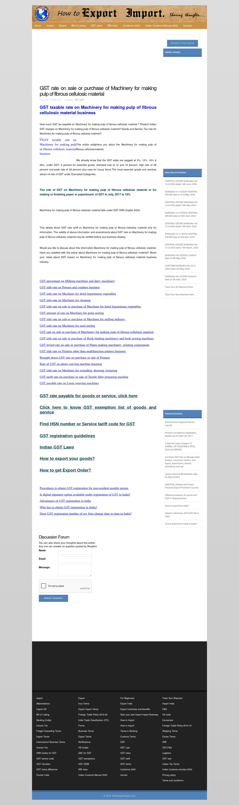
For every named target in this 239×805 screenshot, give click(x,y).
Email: (42, 558)
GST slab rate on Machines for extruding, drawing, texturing (78, 370)
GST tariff (79, 99)
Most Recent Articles (175, 172)
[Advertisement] (98, 56)
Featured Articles (173, 413)
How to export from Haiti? (177, 505)
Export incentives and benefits (135, 709)
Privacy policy (169, 775)
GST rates (96, 25)
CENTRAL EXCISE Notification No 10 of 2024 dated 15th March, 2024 (181, 246)
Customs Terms (128, 736)
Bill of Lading (78, 25)
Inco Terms (83, 703)
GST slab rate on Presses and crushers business (70, 287)
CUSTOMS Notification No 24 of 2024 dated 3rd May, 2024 (180, 267)
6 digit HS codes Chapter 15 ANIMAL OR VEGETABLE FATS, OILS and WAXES (180, 446)
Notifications (84, 742)
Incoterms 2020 (131, 25)
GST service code (45, 758)
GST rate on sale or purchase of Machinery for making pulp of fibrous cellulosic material (96, 332)
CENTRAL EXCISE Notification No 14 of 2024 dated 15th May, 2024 (181, 203)
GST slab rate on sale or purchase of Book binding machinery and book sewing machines (97, 338)
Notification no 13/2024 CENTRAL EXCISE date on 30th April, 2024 (181, 214)
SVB (164, 742)
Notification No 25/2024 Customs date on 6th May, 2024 (180, 257)
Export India (126, 703)
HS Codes (83, 747)
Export (62, 25)
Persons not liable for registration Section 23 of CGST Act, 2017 (180, 434)
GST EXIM (83, 764)
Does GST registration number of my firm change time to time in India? (86, 513)
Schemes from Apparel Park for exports (180, 423)
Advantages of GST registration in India (65, 501)
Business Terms (86, 731)
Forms (81, 725)
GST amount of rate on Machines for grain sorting (72, 313)
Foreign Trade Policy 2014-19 (176, 725)
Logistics (166, 753)
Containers (167, 720)
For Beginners (127, 698)
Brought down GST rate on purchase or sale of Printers (75, 357)
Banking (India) (43, 720)
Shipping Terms (170, 731)
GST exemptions (86, 758)
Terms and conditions (172, 780)
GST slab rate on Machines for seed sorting (67, 325)
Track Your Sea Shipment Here (179, 294)
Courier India (42, 775)
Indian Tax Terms (170, 764)
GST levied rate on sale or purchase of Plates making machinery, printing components (94, 345)
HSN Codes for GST (46, 753)
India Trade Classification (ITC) (93, 720)
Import (50, 25)
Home (38, 25)
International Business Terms (50, 742)
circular (123, 775)
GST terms (125, 764)
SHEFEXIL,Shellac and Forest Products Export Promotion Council (181, 486)
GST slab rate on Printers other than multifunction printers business (83, 351)
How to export (127, 725)
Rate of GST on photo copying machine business (71, 364)
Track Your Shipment (172, 698)
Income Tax (42, 725)
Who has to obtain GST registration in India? (68, 507)
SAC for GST (84, 753)
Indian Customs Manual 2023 (161, 25)
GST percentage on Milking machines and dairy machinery (77, 281)
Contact (187, 25)
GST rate (166, 758)
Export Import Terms (88, 709)
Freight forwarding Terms (48, 731)
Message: (44, 567)
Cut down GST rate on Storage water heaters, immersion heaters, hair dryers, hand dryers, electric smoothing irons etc (182, 461)
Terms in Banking (128, 731)
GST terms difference (46, 769)
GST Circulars (43, 764)
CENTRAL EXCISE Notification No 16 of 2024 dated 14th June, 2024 (181, 182)
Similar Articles (172, 52)
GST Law (125, 747)
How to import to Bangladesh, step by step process (181, 475)
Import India (168, 703)
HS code (166, 714)
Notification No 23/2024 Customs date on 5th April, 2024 (180, 278)
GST (122, 742)
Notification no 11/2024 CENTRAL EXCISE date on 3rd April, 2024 (181, 235)
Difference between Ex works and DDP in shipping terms (181, 496)
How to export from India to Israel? (181, 523)
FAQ (164, 709)
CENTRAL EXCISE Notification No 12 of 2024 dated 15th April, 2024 (181, 225)
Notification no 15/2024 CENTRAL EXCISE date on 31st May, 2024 (181, 193)
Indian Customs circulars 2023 (177, 769)
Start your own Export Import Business (139, 714)
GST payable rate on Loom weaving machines (69, 383)
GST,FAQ (167, 747)
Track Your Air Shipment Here (179, 286)
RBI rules (112, 25)
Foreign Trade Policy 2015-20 (92, 714)
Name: (42, 550)
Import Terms (42, 736)
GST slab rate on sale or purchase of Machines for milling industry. (83, 319)
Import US (41, 709)
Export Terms (84, 736)
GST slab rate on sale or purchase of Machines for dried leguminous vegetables (90, 306)
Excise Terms (168, 736)
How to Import (127, 720)
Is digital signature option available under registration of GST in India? (85, 494)
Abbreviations (43, 703)
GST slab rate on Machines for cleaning (65, 300)
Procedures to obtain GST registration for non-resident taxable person (84, 488)
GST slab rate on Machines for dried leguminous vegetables (78, 293)
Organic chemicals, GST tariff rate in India (182, 514)
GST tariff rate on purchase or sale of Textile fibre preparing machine (84, 377)
